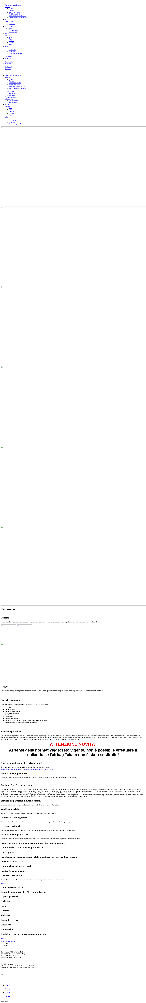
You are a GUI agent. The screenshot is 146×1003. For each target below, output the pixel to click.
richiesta (3, 883)
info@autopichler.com (8, 941)
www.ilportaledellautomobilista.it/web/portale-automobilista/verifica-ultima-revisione (27, 769)
